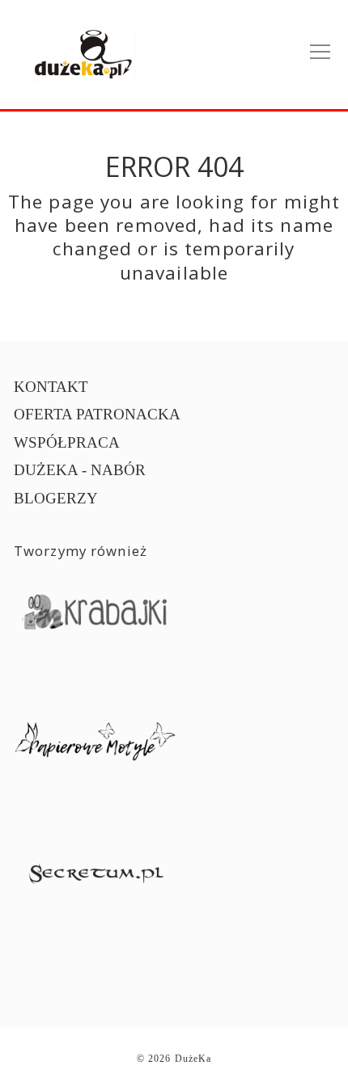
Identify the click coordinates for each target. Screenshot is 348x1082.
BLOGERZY (56, 498)
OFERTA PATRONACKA (97, 414)
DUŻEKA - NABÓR (80, 469)
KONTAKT (51, 386)
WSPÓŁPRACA (67, 442)
